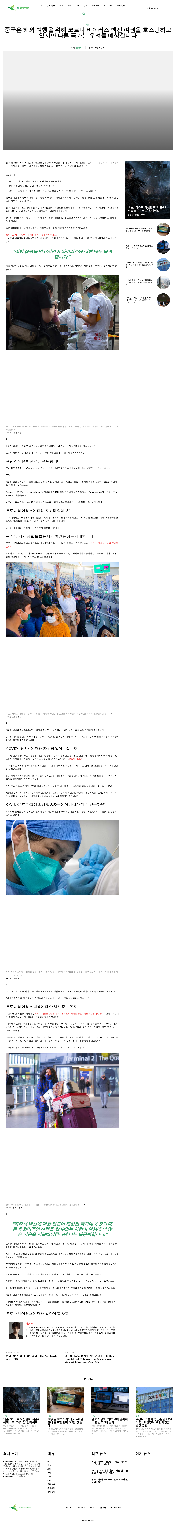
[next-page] (165, 166)
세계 (88, 25)
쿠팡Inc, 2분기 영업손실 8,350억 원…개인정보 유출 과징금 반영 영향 (139, 264)
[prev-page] (160, 166)
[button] (83, 13)
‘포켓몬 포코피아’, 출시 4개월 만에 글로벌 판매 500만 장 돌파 (139, 229)
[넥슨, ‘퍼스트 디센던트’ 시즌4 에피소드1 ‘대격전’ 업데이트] (147, 190)
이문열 (130, 215)
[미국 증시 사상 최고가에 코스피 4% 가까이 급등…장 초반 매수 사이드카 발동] (163, 300)
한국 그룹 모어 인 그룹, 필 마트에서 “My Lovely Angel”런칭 (31, 1357)
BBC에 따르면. (75, 759)
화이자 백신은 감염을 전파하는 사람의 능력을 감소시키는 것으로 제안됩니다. (70, 1013)
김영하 (79, 47)
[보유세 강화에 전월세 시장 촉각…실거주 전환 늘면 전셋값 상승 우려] (163, 282)
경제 (137, 1416)
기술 (5, 1416)
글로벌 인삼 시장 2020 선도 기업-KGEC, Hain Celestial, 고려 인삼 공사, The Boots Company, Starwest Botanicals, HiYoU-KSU (89, 1358)
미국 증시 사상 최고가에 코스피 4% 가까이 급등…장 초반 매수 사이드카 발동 (139, 300)
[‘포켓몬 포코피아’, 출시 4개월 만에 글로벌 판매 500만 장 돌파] (163, 229)
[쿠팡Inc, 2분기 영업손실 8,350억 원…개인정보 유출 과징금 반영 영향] (163, 264)
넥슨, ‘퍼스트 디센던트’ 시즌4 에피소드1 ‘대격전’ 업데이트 (147, 209)
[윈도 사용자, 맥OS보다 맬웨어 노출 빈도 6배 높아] (163, 247)
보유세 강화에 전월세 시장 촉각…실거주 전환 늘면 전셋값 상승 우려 (139, 282)
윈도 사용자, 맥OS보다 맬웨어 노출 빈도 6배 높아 (109, 1420)
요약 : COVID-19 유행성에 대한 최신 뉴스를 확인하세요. (31, 235)
